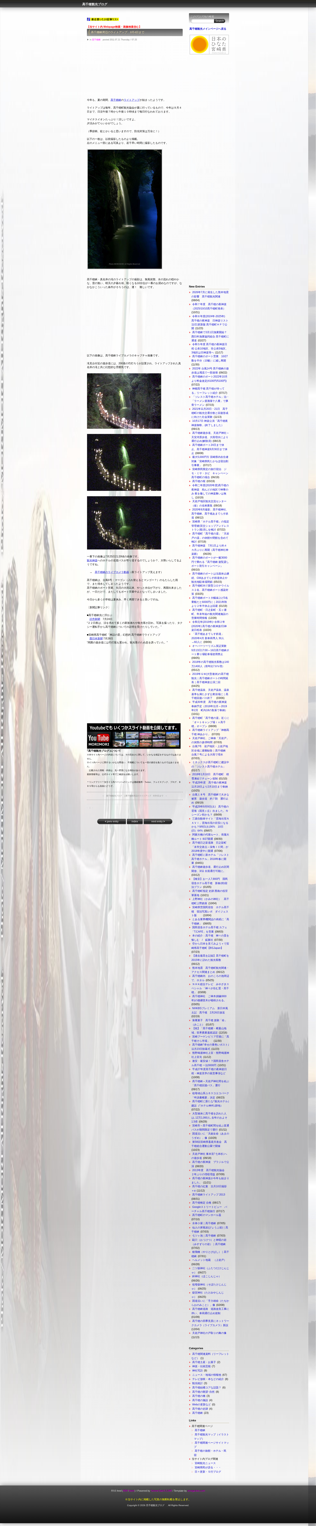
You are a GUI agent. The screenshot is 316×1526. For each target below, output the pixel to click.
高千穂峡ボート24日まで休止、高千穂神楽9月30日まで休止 (209, 449)
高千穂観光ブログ (96, 4)
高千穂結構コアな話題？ (206, 1387)
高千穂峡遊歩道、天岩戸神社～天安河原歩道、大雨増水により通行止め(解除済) (210, 437)
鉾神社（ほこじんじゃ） (206, 1276)
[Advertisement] (135, 71)
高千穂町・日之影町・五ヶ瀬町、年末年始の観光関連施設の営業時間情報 (209, 613)
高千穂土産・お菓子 (204, 1362)
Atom (131, 1490)
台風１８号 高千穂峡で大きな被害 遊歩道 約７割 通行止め (210, 798)
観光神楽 (92, 560)
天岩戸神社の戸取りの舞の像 (209, 1333)
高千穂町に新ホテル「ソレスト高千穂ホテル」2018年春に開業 (210, 858)
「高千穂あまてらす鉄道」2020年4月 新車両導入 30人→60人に (207, 638)
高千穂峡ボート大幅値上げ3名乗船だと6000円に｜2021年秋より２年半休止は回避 (209, 601)
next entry (158, 821)
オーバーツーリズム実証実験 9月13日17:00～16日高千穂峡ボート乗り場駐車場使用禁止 (210, 650)
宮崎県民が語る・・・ (208, 1467)
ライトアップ (132, 100)
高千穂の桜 (198, 481)
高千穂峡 (96, 39)
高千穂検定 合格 (201, 1202)
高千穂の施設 (200, 1400)
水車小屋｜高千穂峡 (204, 1223)
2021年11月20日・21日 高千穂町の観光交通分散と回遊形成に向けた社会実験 (209, 412)
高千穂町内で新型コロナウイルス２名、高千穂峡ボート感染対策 (210, 589)
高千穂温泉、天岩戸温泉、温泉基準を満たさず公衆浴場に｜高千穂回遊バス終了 (210, 694)
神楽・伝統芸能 (201, 1366)
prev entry (111, 821)
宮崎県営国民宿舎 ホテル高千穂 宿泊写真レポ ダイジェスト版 (210, 911)
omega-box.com (196, 1490)
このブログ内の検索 (202, 16)
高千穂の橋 (198, 1396)
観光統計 (197, 1383)
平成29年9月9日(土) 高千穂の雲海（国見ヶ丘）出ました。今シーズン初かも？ (210, 810)
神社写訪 (197, 1370)
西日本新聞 (96, 638)
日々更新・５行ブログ (208, 1471)
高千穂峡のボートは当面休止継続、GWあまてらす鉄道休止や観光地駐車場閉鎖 (210, 577)
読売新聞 (95, 619)
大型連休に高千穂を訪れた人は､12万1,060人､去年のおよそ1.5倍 (209, 1117)
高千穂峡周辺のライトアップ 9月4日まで (117, 32)
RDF (125, 1490)
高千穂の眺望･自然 (203, 1391)
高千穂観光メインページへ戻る (207, 28)
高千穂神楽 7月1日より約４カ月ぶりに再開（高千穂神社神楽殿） (209, 549)
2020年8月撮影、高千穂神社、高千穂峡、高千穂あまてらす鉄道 (210, 513)
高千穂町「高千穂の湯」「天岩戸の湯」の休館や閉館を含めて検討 (210, 537)
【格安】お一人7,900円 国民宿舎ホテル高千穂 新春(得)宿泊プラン (209, 883)
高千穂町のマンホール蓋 (206, 1215)
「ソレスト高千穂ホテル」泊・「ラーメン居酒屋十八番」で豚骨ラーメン (210, 400)
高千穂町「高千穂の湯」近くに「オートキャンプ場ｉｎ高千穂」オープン (210, 722)
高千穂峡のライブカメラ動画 (112, 572)
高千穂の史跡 (200, 1408)
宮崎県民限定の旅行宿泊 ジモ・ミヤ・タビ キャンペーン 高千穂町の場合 (211, 473)
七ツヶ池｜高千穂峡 (204, 1235)
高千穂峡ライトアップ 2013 (208, 1194)
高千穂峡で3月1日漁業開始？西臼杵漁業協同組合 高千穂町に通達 (210, 336)
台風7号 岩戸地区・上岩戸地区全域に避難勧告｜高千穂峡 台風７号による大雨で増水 (209, 750)
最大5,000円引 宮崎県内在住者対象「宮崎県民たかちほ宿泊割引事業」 (209, 461)
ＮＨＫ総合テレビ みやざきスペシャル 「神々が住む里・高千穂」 (210, 988)
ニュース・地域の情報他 (206, 1374)
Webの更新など (201, 1404)
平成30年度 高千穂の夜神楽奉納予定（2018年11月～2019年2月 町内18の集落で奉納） (209, 706)
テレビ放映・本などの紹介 (208, 1379)
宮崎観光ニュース (205, 1463)
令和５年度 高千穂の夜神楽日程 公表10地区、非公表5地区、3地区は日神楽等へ (209, 348)
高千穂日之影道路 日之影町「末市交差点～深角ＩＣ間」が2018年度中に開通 (209, 846)
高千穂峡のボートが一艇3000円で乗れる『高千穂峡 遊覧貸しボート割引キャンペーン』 (210, 561)
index (135, 821)
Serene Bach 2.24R (161, 1490)
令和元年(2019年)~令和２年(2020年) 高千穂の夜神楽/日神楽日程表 (209, 625)
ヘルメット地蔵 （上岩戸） (209, 1260)
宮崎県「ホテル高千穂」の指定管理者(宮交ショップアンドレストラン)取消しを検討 (210, 525)
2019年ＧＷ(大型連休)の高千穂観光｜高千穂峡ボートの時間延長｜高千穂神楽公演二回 (210, 678)
